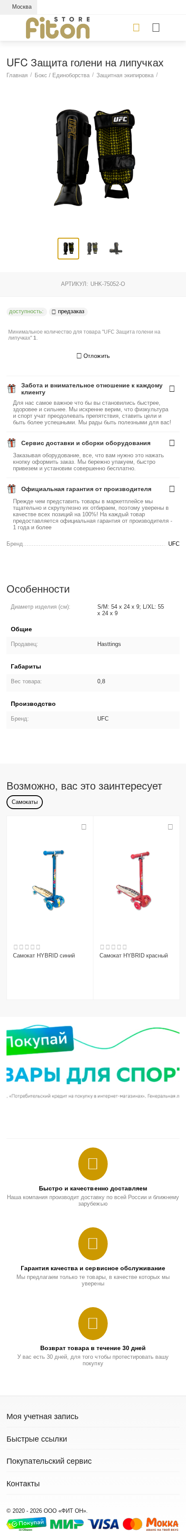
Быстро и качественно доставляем (93, 1188)
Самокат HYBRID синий (44, 955)
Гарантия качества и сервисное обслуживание (93, 1268)
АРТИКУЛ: (74, 284)
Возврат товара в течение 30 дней (93, 1347)
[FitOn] (58, 27)
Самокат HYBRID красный (133, 955)
